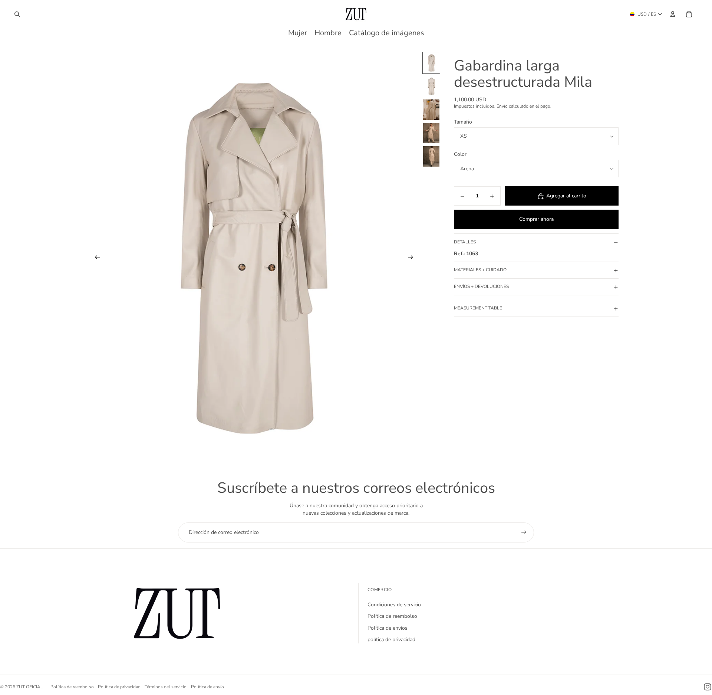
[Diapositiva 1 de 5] (431, 63)
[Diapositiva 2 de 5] (431, 86)
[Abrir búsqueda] (17, 14)
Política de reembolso (392, 616)
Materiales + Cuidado (480, 270)
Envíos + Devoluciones (481, 287)
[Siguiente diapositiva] (413, 258)
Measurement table (478, 308)
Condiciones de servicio (394, 604)
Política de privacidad (119, 687)
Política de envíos (387, 628)
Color (460, 154)
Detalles (465, 242)
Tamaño (463, 122)
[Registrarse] (524, 532)
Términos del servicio (166, 687)
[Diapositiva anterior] (95, 258)
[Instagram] (707, 686)
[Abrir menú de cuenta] (673, 14)
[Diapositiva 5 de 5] (431, 156)
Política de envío (207, 687)
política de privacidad (391, 639)
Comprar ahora (536, 219)
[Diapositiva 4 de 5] (431, 133)
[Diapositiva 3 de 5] (431, 109)
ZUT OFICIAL (29, 687)
